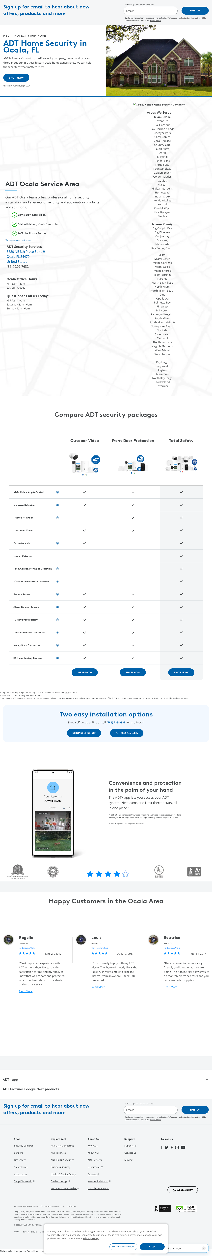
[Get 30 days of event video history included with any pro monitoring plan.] (57, 568)
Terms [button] (17, 1231)
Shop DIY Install (23, 1181)
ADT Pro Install (59, 1152)
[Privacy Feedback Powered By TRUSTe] (186, 1219)
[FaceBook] (163, 1147)
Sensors (18, 1152)
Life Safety (20, 1159)
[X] (168, 1147)
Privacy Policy (91, 1238)
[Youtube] (184, 1147)
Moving (128, 1159)
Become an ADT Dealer (64, 1188)
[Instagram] (178, 1147)
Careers (92, 1174)
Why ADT (93, 1145)
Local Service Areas (98, 1188)
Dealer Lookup (59, 1181)
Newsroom (94, 1167)
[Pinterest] (173, 1147)
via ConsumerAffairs (27, 948)
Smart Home (21, 1167)
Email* (130, 11)
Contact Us (130, 1152)
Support (129, 1145)
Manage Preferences (123, 1246)
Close (152, 1246)
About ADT (93, 1152)
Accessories (20, 1174)
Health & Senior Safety (63, 1174)
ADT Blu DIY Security (62, 1159)
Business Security (60, 1167)
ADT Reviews (95, 1159)
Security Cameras (23, 1145)
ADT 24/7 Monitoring (62, 1145)
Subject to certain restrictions (18, 240)
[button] (182, 1190)
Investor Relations (98, 1181)
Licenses (43, 1231)
